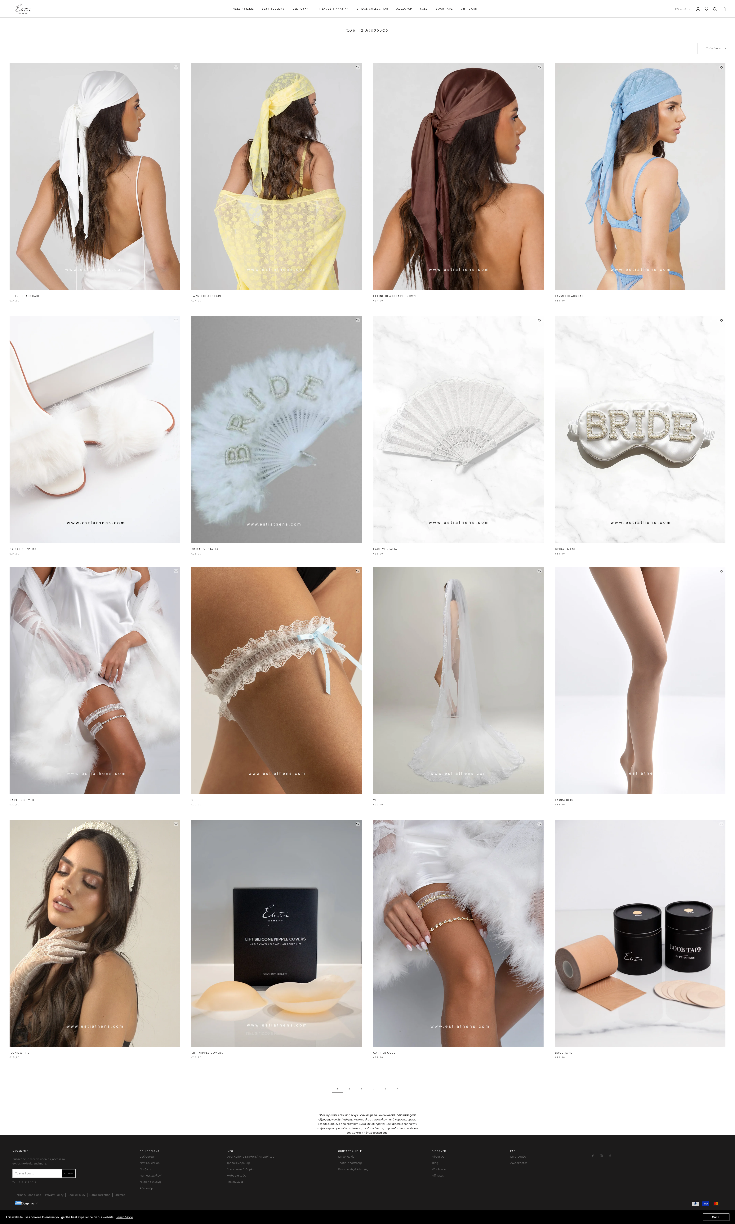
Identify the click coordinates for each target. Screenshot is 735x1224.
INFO (230, 1151)
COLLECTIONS (149, 1151)
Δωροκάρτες (518, 1163)
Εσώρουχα (147, 1156)
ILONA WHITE (20, 1052)
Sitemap (119, 1195)
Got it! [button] (716, 1217)
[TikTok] (610, 1155)
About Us (438, 1156)
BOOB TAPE (444, 8)
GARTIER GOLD (384, 1052)
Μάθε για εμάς (236, 1175)
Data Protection (99, 1195)
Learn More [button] (124, 1217)
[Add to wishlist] (176, 67)
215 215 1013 (28, 1182)
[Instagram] (601, 1155)
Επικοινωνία (235, 1182)
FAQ (513, 1151)
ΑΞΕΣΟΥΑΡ (404, 8)
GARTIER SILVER (22, 800)
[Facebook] (592, 1155)
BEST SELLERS (273, 8)
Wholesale (439, 1169)
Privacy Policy (54, 1195)
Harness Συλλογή (151, 1175)
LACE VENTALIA (385, 549)
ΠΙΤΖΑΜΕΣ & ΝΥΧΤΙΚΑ (333, 8)
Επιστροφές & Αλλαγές (353, 1169)
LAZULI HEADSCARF (206, 296)
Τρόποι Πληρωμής (239, 1163)
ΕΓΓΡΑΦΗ (68, 1173)
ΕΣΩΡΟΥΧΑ (301, 8)
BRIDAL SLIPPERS (23, 549)
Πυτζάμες (146, 1169)
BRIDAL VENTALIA (205, 549)
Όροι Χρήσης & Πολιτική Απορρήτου (250, 1156)
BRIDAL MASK (565, 549)
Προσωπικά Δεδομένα (241, 1169)
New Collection (150, 1163)
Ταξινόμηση (715, 48)
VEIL (376, 800)
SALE (424, 8)
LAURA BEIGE (565, 800)
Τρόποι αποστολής (350, 1163)
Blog (435, 1163)
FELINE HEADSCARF (25, 296)
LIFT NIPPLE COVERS (207, 1052)
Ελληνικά (681, 9)
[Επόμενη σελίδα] (397, 1088)
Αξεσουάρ (146, 1188)
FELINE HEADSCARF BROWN (394, 296)
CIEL (194, 800)
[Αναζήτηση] (715, 9)
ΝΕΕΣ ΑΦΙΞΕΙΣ (243, 8)
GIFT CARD (469, 8)
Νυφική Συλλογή (150, 1182)
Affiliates (438, 1175)
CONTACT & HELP (350, 1151)
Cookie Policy (76, 1195)
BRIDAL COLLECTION (372, 8)
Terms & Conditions (28, 1195)
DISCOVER (439, 1151)
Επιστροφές (518, 1156)
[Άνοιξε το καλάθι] (723, 9)
